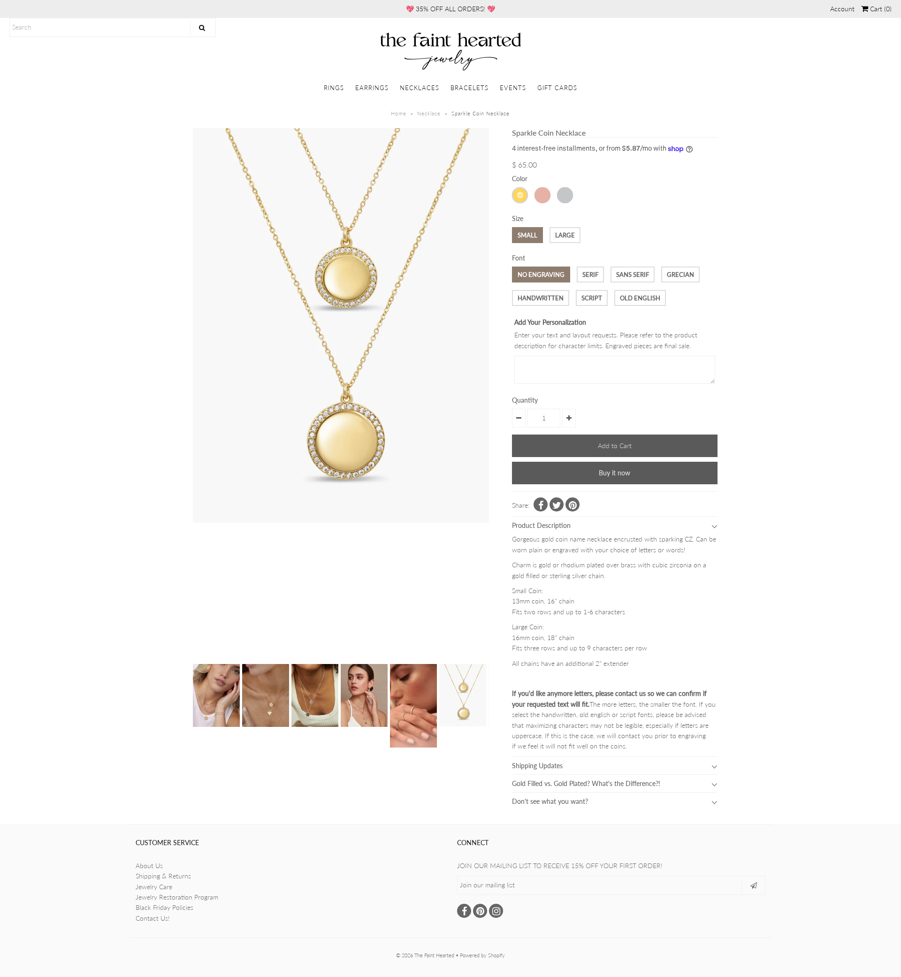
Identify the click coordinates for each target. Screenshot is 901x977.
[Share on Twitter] (557, 504)
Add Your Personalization (550, 322)
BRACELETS (469, 88)
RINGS (334, 88)
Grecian (680, 274)
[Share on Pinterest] (572, 504)
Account (842, 9)
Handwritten (541, 298)
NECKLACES (419, 88)
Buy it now (614, 473)
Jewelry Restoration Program (177, 897)
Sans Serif (632, 274)
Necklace (429, 113)
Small (527, 235)
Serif (590, 274)
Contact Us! (153, 918)
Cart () (880, 9)
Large (565, 235)
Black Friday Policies (164, 907)
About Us (149, 866)
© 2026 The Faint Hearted (425, 955)
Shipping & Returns (163, 876)
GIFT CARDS (557, 88)
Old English (640, 298)
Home (398, 113)
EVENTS (513, 88)
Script (591, 298)
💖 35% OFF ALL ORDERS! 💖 (450, 9)
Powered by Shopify (482, 955)
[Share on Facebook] (541, 504)
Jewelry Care (154, 887)
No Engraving (541, 274)
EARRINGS (372, 88)
